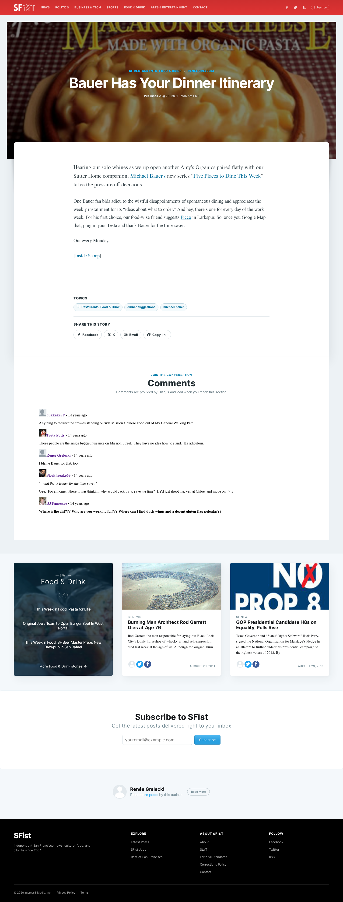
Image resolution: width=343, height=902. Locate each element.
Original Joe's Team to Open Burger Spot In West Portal (63, 625)
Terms (84, 892)
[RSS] (305, 7)
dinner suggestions (141, 307)
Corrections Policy (213, 864)
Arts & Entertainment (169, 7)
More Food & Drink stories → (63, 666)
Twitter (274, 849)
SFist (22, 835)
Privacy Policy (65, 892)
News (45, 7)
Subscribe (320, 7)
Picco (186, 217)
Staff (203, 849)
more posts (149, 794)
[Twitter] (295, 7)
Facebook (276, 842)
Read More (198, 791)
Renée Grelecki (201, 71)
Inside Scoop (87, 255)
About (204, 842)
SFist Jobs (138, 849)
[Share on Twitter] (140, 664)
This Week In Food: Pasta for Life (63, 609)
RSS (272, 857)
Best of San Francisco (147, 857)
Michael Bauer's (148, 175)
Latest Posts (140, 842)
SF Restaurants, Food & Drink (155, 71)
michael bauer (173, 307)
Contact (200, 7)
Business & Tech (87, 7)
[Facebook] (287, 8)
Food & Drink (134, 7)
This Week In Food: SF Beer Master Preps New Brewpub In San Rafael (63, 644)
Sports (112, 7)
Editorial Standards (213, 857)
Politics (62, 7)
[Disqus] (171, 465)
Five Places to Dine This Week (227, 175)
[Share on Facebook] (148, 664)
